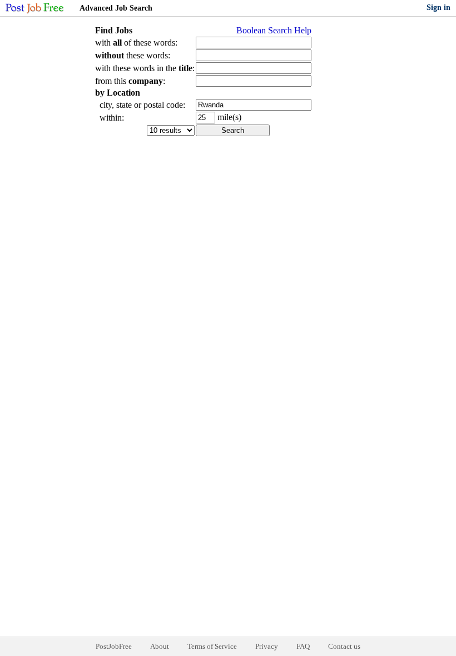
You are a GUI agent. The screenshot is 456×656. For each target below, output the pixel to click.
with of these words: (136, 42)
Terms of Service (212, 646)
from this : (130, 81)
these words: (132, 55)
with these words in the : (145, 68)
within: (109, 117)
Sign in (438, 7)
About (159, 646)
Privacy (266, 646)
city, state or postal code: (140, 105)
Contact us (344, 646)
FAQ (303, 646)
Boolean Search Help (273, 30)
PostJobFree (114, 646)
